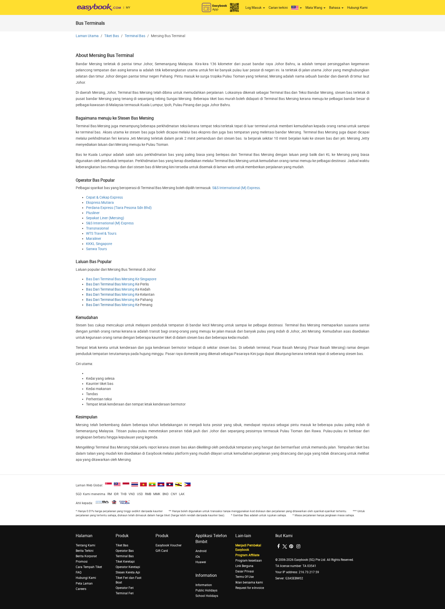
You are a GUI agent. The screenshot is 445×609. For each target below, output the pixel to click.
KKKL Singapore (99, 244)
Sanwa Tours (96, 249)
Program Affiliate (247, 555)
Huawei (200, 562)
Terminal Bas (135, 36)
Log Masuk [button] (253, 8)
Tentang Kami (85, 545)
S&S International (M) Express (236, 188)
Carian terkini (278, 8)
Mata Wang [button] (314, 8)
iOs (197, 557)
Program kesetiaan (248, 560)
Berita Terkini (84, 551)
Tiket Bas (111, 36)
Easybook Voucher (169, 545)
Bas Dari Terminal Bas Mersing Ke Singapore (121, 279)
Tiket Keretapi (125, 561)
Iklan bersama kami (249, 582)
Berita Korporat (86, 556)
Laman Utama (87, 36)
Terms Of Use (244, 577)
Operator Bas (125, 551)
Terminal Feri (125, 593)
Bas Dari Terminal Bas (103, 284)
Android (201, 551)
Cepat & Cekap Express (104, 197)
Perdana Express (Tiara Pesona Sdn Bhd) (119, 208)
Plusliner (93, 213)
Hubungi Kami (357, 8)
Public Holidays (206, 590)
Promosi (82, 561)
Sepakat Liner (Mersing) (105, 218)
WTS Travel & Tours (101, 233)
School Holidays (206, 596)
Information (203, 585)
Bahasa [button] (335, 8)
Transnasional (97, 228)
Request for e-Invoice (249, 588)
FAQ (78, 572)
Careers (81, 589)
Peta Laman (84, 583)
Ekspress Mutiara (100, 202)
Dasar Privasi (244, 571)
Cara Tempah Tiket (89, 567)
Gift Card (162, 551)
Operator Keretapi (128, 567)
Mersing (128, 284)
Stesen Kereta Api (128, 572)
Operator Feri (125, 588)
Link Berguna (244, 566)
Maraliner (93, 238)
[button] (296, 8)
